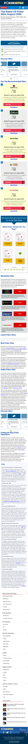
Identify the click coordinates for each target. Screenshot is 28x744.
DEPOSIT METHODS (8, 633)
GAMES (4, 653)
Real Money (5, 598)
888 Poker (6, 388)
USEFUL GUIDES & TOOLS (10, 684)
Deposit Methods (7, 635)
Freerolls (5, 606)
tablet (20, 473)
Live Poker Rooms (7, 658)
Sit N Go (19, 446)
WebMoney (5, 646)
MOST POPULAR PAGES (9, 593)
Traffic (4, 689)
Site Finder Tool (6, 691)
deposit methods (10, 348)
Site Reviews (6, 615)
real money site (17, 349)
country (21, 348)
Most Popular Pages (7, 596)
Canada (5, 629)
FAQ (4, 697)
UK (3, 627)
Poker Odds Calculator (8, 694)
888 (22, 526)
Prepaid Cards (6, 641)
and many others (18, 388)
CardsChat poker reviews (13, 363)
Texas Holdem (6, 660)
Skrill (4, 649)
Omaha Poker (6, 663)
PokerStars (18, 562)
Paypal (4, 638)
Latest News (6, 700)
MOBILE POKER (6, 667)
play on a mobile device (11, 471)
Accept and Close (14, 741)
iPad (4, 675)
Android (5, 672)
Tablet (4, 680)
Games (4, 655)
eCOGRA (23, 585)
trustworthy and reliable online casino (11, 501)
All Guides (5, 686)
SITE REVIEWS (6, 613)
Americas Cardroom (7, 618)
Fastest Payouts (7, 601)
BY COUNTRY (6, 622)
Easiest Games (6, 609)
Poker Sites (7, 729)
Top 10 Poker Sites (7, 604)
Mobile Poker (6, 669)
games (24, 348)
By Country (5, 624)
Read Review (14, 107)
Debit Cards (5, 644)
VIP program (21, 449)
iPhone (4, 677)
